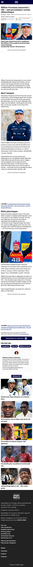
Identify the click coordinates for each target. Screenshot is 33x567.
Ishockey (4, 551)
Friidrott (4, 557)
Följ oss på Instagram (8, 543)
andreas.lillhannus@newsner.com (15, 367)
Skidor (8, 14)
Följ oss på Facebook (8, 541)
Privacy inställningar (16, 565)
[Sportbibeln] (16, 2)
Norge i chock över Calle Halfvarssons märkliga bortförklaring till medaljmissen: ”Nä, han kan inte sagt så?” (16, 327)
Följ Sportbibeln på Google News (15, 338)
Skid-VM (14, 346)
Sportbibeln (3, 14)
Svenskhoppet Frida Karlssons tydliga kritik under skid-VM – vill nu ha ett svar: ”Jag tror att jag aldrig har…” (15, 205)
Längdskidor (6, 346)
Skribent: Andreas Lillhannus (7, 16)
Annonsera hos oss (7, 536)
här (17, 369)
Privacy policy (6, 531)
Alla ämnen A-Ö (6, 538)
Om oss (3, 525)
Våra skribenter (6, 527)
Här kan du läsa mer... (24, 334)
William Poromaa (25, 346)
